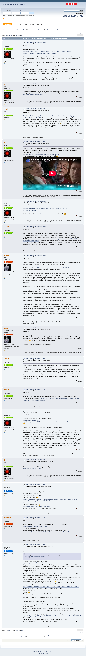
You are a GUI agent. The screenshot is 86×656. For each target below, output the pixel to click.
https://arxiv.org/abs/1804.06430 (32, 469)
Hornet (6, 226)
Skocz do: (68, 640)
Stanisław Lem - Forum (14, 4)
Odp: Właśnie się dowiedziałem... (36, 42)
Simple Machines (50, 651)
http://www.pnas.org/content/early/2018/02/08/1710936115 (39, 53)
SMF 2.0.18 (36, 651)
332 (22, 35)
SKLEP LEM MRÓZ (73, 16)
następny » (81, 32)
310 (9, 35)
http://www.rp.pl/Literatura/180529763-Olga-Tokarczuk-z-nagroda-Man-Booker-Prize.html (48, 532)
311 (11, 35)
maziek (6, 255)
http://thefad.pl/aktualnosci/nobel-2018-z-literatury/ (37, 506)
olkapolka (7, 517)
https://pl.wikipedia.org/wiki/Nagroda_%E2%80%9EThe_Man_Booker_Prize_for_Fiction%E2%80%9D (52, 616)
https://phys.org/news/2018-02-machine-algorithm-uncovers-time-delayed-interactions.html (49, 51)
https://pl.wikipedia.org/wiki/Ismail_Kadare (35, 526)
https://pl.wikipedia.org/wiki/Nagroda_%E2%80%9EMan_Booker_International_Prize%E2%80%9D (51, 586)
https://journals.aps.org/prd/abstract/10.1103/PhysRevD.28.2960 (41, 154)
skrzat (42, 29)
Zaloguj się (13, 10)
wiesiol (6, 109)
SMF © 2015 (43, 651)
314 (19, 35)
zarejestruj (20, 10)
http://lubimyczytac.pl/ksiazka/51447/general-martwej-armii (39, 563)
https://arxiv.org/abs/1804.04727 (32, 420)
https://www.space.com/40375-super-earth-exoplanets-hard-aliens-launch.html (45, 422)
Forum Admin (37, 29)
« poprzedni (75, 32)
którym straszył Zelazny (47, 214)
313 (17, 35)
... (7, 35)
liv (4, 485)
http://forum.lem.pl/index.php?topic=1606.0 (35, 95)
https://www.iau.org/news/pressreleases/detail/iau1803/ (53, 268)
